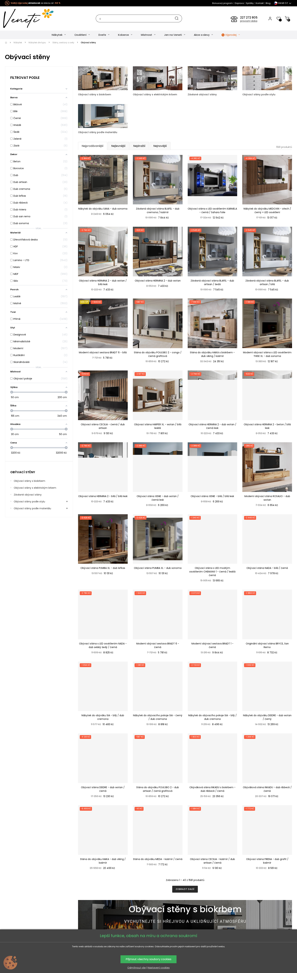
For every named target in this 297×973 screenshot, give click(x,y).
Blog (268, 3)
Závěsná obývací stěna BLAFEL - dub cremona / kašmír (157, 210)
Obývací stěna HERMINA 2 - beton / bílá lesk (267, 426)
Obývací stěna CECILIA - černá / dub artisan (103, 426)
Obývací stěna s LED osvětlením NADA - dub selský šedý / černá (103, 645)
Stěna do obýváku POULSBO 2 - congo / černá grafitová (158, 354)
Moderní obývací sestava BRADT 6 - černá (157, 645)
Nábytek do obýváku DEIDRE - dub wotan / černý (267, 717)
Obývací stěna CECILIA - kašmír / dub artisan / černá (212, 860)
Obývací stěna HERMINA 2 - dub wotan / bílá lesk (103, 282)
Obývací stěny (22, 472)
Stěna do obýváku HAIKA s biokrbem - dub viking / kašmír (212, 354)
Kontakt (260, 3)
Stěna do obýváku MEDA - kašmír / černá (157, 859)
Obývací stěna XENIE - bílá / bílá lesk (212, 496)
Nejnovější (160, 146)
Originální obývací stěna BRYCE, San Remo (267, 645)
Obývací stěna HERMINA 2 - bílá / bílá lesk (103, 496)
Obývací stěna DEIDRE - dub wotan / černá (103, 789)
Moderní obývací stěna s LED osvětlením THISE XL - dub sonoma (267, 354)
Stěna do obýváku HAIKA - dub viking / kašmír (103, 860)
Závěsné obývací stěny (28, 494)
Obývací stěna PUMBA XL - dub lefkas (102, 568)
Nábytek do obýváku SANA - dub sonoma (102, 208)
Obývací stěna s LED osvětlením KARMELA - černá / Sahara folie (212, 210)
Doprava (239, 3)
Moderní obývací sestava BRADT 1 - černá (212, 645)
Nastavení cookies (159, 967)
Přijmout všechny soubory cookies (148, 959)
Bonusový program (222, 3)
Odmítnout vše (136, 967)
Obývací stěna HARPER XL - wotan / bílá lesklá (157, 426)
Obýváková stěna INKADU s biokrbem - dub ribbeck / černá (212, 789)
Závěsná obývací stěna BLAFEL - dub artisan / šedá (212, 282)
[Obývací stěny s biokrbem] (103, 78)
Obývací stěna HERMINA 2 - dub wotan (158, 280)
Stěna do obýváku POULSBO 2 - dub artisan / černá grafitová (157, 789)
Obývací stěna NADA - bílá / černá (267, 568)
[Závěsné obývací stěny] (212, 78)
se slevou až (35, 3)
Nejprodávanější (92, 146)
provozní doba (248, 21)
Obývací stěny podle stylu (29, 501)
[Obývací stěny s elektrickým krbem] (158, 78)
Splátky (250, 3)
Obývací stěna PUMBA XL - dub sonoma (158, 568)
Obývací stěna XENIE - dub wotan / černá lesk (158, 498)
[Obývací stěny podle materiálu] (103, 115)
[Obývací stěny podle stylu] (267, 78)
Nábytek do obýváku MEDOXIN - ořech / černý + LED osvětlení (267, 210)
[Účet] (270, 18)
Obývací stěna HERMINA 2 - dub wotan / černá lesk (212, 426)
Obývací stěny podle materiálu (32, 508)
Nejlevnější (118, 146)
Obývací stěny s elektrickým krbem (35, 488)
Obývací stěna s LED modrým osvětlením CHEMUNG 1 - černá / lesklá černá (212, 571)
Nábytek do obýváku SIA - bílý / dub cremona (102, 717)
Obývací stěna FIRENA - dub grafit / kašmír (267, 860)
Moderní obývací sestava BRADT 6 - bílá (103, 352)
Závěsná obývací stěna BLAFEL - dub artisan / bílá (267, 282)
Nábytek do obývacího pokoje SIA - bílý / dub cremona (212, 717)
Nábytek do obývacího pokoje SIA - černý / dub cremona (157, 717)
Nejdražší (139, 146)
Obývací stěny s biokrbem (29, 481)
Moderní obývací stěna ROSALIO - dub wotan (267, 498)
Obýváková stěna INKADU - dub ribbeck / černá (267, 789)
